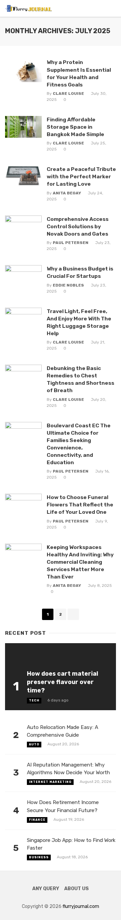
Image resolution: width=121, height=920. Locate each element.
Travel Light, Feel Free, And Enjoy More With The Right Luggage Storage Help (79, 322)
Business (39, 857)
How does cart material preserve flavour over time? (62, 682)
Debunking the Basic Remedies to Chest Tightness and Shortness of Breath (80, 379)
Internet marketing (50, 782)
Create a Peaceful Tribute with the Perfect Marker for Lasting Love (81, 176)
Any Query (45, 889)
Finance (37, 819)
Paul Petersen (70, 242)
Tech (34, 700)
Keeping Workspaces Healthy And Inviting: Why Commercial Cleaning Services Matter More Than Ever (80, 562)
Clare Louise (68, 93)
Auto (34, 744)
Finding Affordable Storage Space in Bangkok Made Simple (75, 126)
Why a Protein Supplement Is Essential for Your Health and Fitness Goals (79, 73)
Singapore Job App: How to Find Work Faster (71, 844)
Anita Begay (67, 193)
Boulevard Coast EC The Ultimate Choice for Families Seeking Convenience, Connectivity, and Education (79, 444)
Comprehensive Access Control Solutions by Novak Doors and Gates (78, 226)
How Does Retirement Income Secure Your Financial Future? (63, 806)
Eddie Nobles (68, 285)
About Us (76, 889)
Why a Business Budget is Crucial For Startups (80, 272)
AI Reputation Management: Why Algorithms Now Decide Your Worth (68, 769)
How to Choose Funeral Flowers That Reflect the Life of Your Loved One (80, 504)
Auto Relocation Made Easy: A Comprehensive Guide (62, 731)
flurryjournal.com (81, 906)
